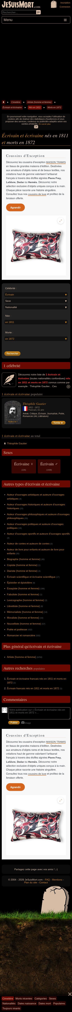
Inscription (65, 3)
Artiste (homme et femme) (39, 102)
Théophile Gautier (34, 404)
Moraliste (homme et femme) (23, 617)
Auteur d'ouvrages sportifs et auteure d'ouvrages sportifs (38, 533)
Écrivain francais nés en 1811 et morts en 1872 (33, 688)
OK (36, 127)
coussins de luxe (37, 194)
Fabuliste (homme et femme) (23, 594)
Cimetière (15, 102)
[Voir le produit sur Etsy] (36, 245)
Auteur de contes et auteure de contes (28, 543)
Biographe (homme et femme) (23, 559)
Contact (43, 882)
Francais (32, 410)
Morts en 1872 (54, 107)
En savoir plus (45, 124)
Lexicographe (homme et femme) (25, 600)
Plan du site (30, 882)
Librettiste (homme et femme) (23, 606)
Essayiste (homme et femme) (23, 588)
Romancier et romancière (21, 635)
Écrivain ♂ (49, 466)
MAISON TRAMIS (56, 162)
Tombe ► (58, 422)
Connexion (65, 7)
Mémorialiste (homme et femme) (25, 611)
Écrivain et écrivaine (12, 107)
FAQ (47, 879)
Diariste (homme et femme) (22, 570)
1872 (37, 407)
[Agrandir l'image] (60, 221)
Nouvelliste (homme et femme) (24, 623)
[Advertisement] (36, 61)
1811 (30, 407)
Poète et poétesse (17, 629)
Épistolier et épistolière (19, 582)
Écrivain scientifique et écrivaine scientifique (31, 576)
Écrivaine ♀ (23, 466)
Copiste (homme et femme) (22, 565)
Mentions (57, 879)
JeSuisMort (18, 4)
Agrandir (15, 207)
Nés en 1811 (35, 107)
